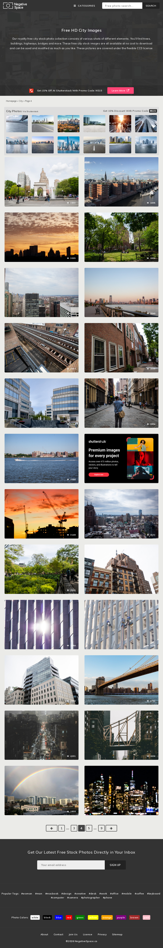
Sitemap (117, 934)
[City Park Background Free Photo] (42, 159)
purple (121, 917)
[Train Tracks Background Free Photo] (42, 325)
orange (107, 917)
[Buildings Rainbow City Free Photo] (42, 767)
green (80, 917)
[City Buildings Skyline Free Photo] (42, 269)
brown (134, 917)
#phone (107, 897)
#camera (72, 897)
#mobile (127, 893)
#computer (57, 897)
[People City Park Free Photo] (121, 214)
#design (66, 893)
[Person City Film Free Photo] (121, 380)
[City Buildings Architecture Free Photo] (121, 546)
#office (114, 893)
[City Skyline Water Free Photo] (121, 269)
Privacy (102, 934)
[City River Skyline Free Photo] (121, 159)
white (35, 917)
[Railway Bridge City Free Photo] (121, 712)
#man (38, 893)
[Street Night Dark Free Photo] (42, 712)
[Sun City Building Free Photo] (42, 601)
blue (58, 917)
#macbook (51, 893)
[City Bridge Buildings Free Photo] (121, 657)
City (21, 101)
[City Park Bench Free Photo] (42, 546)
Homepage (11, 101)
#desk (92, 893)
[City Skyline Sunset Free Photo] (42, 214)
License (87, 934)
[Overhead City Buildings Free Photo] (121, 491)
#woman (26, 893)
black (47, 917)
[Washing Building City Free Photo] (121, 601)
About (44, 934)
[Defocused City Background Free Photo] (121, 767)
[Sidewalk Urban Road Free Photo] (121, 325)
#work (103, 893)
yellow (93, 917)
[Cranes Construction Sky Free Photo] (42, 491)
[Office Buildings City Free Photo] (42, 380)
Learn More (119, 90)
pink (146, 917)
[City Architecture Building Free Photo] (42, 657)
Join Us (73, 934)
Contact (58, 934)
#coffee (139, 893)
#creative (80, 893)
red (69, 917)
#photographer (90, 897)
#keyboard (153, 893)
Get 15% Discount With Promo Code (129, 110)
